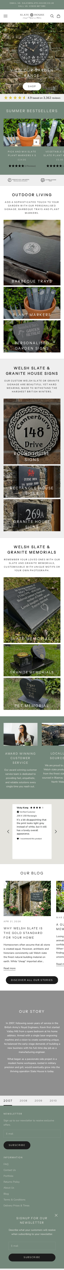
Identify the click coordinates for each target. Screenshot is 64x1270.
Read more (9, 968)
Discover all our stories (32, 980)
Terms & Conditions (14, 1199)
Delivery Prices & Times (17, 1205)
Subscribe (32, 1257)
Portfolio (8, 1176)
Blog (6, 1193)
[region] (32, 831)
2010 (53, 1100)
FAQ (6, 1164)
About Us (9, 1187)
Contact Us (10, 1170)
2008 (24, 1100)
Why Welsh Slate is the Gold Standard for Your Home (23, 932)
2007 (8, 1100)
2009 (39, 1100)
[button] (22, 166)
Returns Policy (12, 1182)
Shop (32, 86)
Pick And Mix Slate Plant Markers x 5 (22, 153)
